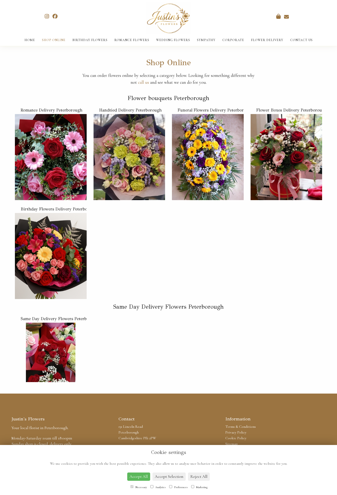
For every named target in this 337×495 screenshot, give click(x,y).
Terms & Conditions (240, 426)
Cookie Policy (235, 438)
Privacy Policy (235, 432)
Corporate (233, 40)
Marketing (201, 487)
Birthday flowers (90, 40)
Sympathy (206, 40)
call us (143, 82)
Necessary (141, 487)
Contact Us (301, 40)
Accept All (139, 476)
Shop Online (54, 40)
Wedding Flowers (173, 40)
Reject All (198, 476)
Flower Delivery (267, 40)
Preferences (180, 487)
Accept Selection (169, 476)
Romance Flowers (131, 40)
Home (30, 40)
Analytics (160, 487)
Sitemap (231, 444)
